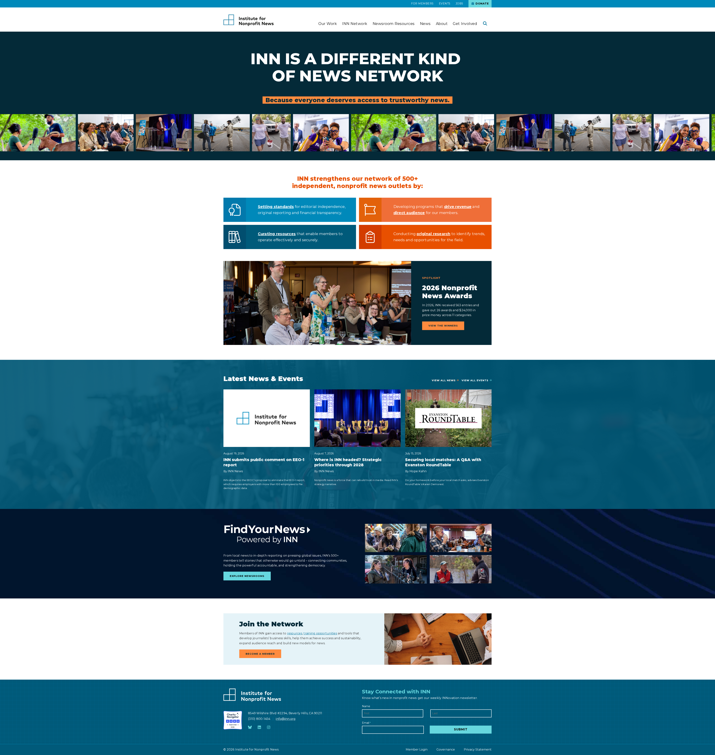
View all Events (475, 380)
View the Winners (443, 325)
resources (294, 633)
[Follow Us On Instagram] (268, 727)
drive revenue (457, 206)
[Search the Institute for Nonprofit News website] (485, 24)
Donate (482, 3)
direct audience (409, 213)
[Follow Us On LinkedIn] (259, 727)
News (425, 23)
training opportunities (320, 633)
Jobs (459, 3)
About (442, 23)
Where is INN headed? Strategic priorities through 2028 (348, 462)
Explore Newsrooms (247, 575)
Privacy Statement (478, 749)
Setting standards (276, 206)
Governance (445, 749)
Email (366, 722)
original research (433, 234)
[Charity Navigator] (232, 720)
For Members (422, 3)
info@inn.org (285, 719)
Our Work (327, 23)
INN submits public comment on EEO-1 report (263, 462)
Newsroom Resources (394, 23)
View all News (444, 380)
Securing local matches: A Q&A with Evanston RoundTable (443, 462)
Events (444, 3)
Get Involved (465, 23)
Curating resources (277, 234)
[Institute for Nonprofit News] (248, 20)
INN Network (354, 23)
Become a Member (260, 653)
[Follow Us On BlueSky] (250, 727)
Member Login (417, 749)
